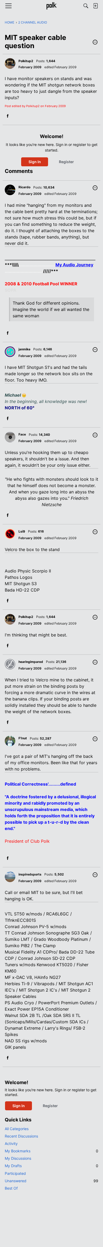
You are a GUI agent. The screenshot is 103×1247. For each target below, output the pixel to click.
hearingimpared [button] (30, 662)
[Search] (86, 6)
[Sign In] (95, 6)
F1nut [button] (22, 738)
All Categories (17, 1128)
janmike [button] (24, 349)
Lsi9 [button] (21, 531)
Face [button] (22, 434)
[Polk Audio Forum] (51, 6)
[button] (95, 42)
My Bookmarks (51, 1151)
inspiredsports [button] (29, 874)
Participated (15, 1173)
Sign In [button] (35, 161)
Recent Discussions (21, 1136)
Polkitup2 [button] (25, 61)
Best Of (11, 1188)
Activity (11, 1143)
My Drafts (51, 1165)
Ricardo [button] (24, 187)
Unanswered (51, 1181)
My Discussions (18, 1158)
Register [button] (66, 161)
